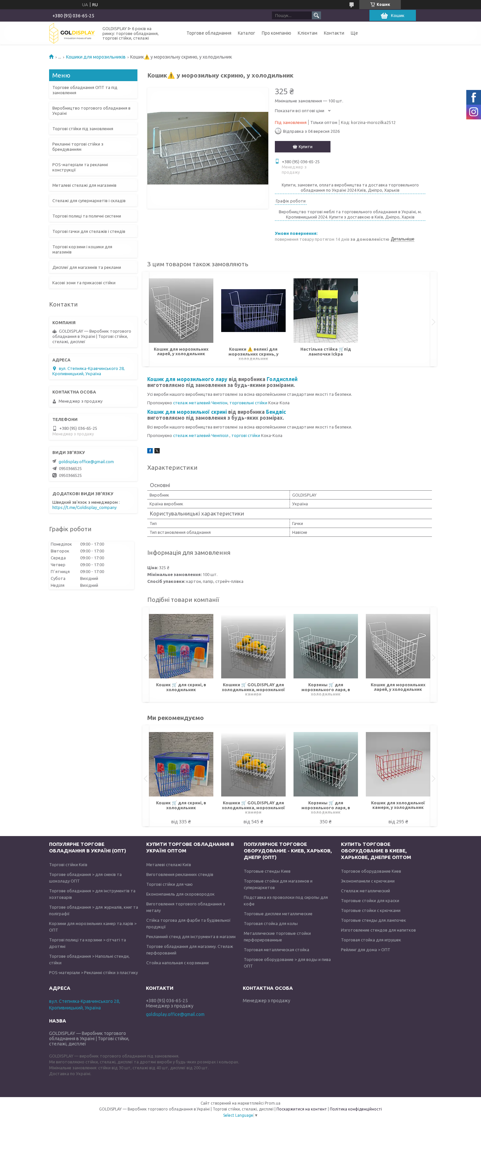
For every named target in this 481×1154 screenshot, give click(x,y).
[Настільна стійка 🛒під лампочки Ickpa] (326, 310)
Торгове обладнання (209, 33)
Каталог (246, 33)
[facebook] (150, 451)
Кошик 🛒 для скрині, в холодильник (181, 687)
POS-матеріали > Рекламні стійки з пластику (93, 972)
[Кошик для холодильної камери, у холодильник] (398, 764)
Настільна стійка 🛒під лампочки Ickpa (325, 351)
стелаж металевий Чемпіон (200, 402)
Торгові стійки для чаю (169, 884)
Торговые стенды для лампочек (373, 920)
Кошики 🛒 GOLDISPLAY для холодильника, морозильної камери (253, 689)
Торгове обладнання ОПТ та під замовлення (84, 90)
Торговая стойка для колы (271, 923)
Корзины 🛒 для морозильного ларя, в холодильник (325, 689)
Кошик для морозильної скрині (187, 412)
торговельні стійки (248, 402)
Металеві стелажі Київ (168, 864)
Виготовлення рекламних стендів (179, 874)
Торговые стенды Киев (267, 871)
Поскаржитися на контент (301, 1109)
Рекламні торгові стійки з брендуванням (77, 146)
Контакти (334, 33)
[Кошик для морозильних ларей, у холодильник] (181, 310)
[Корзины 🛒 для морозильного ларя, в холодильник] (326, 646)
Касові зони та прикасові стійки (84, 282)
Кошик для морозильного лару (187, 379)
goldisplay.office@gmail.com (86, 461)
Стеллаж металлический (365, 890)
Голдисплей (282, 379)
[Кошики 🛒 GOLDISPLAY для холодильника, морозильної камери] (253, 646)
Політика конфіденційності (356, 1109)
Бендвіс (276, 412)
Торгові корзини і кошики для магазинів (82, 249)
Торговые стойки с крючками (371, 910)
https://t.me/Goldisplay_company (84, 507)
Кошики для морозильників (96, 57)
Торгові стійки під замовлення (82, 128)
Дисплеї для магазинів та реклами (86, 267)
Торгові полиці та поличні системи (86, 216)
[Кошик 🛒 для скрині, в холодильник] (181, 646)
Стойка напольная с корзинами (177, 962)
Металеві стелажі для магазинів (84, 185)
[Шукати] (316, 15)
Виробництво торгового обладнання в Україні (91, 110)
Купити (305, 146)
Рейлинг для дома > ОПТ (365, 949)
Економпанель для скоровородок (180, 894)
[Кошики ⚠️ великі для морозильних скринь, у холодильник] (253, 310)
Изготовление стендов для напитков (378, 930)
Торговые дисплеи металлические (278, 913)
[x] (157, 451)
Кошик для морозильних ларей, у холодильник (181, 351)
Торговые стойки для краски (370, 900)
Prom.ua (272, 1103)
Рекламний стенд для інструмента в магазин (191, 936)
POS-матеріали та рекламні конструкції (80, 167)
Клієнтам (307, 33)
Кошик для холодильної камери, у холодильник (398, 805)
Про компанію (276, 33)
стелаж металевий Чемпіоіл (201, 435)
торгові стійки (246, 435)
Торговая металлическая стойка (276, 949)
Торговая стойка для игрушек (371, 939)
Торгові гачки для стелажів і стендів (88, 231)
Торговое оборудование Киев (371, 871)
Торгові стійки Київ (68, 864)
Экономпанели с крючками (368, 881)
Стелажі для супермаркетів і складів (89, 200)
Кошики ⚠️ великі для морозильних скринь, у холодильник (253, 354)
